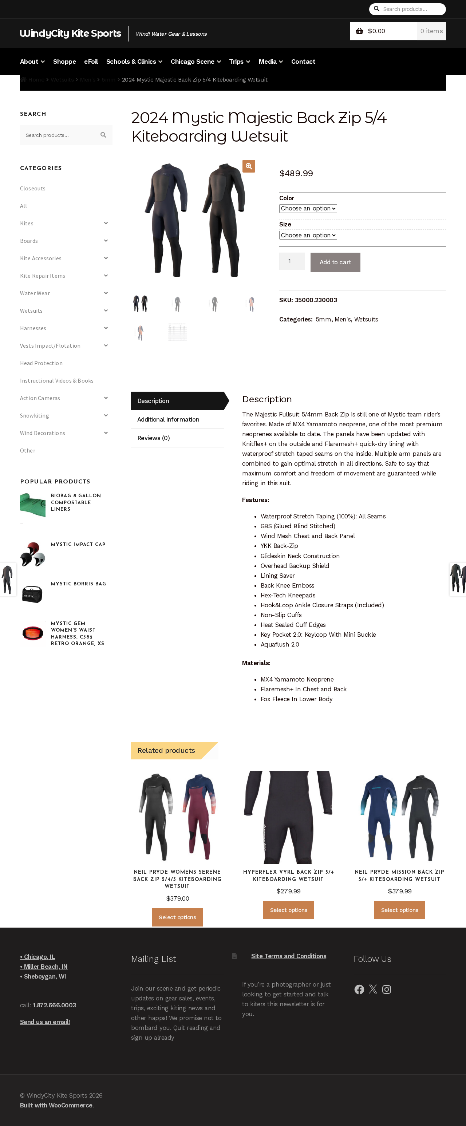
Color (286, 198)
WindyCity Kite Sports (70, 33)
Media (267, 61)
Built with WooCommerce (56, 1105)
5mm (109, 79)
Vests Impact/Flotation (50, 345)
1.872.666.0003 (54, 1005)
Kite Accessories (41, 258)
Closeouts (33, 188)
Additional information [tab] (168, 419)
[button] (248, 166)
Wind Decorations (42, 432)
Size (285, 224)
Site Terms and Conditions (288, 956)
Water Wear (35, 293)
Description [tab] (153, 400)
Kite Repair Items (42, 275)
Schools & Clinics (131, 61)
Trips (236, 61)
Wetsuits (62, 79)
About (29, 61)
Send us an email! (45, 1022)
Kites (26, 223)
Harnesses (33, 328)
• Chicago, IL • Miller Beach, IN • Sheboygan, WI (44, 966)
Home (36, 79)
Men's (87, 79)
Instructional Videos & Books (57, 380)
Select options (177, 917)
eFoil (91, 61)
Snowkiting (34, 415)
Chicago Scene (192, 61)
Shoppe (64, 61)
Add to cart (335, 262)
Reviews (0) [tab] (153, 438)
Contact (303, 61)
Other (27, 450)
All (23, 205)
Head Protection (41, 363)
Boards (29, 240)
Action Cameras (40, 398)
